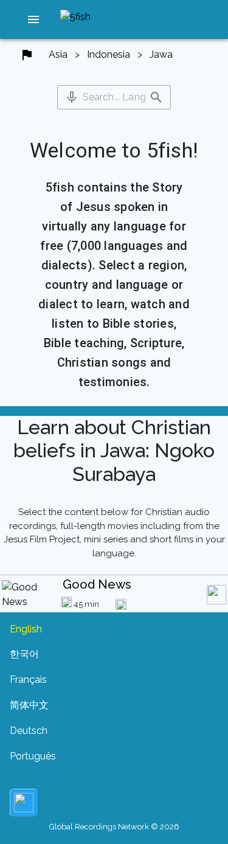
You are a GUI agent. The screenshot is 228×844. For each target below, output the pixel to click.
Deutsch (28, 730)
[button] (33, 19)
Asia (58, 54)
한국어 (24, 654)
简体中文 (29, 705)
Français (28, 679)
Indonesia (108, 54)
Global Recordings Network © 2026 (114, 826)
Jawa (161, 54)
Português (33, 756)
